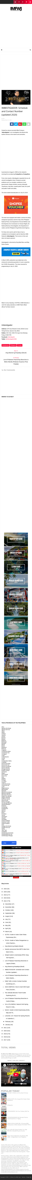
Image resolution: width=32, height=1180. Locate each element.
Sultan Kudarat (5, 823)
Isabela (3, 778)
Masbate (4, 790)
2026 (5, 889)
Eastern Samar (5, 770)
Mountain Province (6, 795)
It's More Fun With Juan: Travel (23, 863)
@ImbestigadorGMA (11, 339)
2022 (5, 901)
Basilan (4, 737)
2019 (5, 1034)
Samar (3, 815)
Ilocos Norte (5, 774)
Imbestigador (11, 337)
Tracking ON (20, 876)
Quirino (3, 811)
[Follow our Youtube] (15, 2)
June (7, 922)
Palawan (4, 805)
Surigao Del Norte (6, 826)
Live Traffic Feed (16, 847)
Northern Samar (6, 799)
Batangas (4, 742)
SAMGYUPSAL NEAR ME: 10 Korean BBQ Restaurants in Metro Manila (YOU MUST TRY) (19, 1124)
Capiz (3, 755)
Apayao (4, 735)
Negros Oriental (6, 797)
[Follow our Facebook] (19, 2)
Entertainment (5, 345)
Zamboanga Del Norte (7, 833)
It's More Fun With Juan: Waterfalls (22, 850)
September (8, 913)
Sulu (3, 824)
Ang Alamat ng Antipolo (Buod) (14, 946)
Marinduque (5, 789)
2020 (5, 1031)
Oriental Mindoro (6, 804)
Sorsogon (4, 819)
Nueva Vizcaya (6, 801)
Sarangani (4, 816)
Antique (4, 733)
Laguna (4, 782)
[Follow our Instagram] (23, 2)
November (8, 907)
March (7, 931)
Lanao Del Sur (5, 785)
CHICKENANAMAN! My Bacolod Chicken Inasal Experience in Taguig (17, 1118)
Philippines (13, 345)
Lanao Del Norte (6, 784)
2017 (5, 1040)
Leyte (3, 786)
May (6, 925)
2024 (5, 895)
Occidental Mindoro (7, 803)
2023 (5, 898)
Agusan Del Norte (6, 728)
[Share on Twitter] (16, 124)
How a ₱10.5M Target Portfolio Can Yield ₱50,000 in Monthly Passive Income (17, 1130)
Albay (3, 732)
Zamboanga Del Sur (7, 834)
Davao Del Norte (6, 763)
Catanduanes (5, 756)
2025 (5, 892)
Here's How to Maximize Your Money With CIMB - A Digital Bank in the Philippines (17, 1136)
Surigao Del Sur (6, 827)
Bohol (3, 746)
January (7, 1024)
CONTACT (22, 1060)
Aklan (3, 731)
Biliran (3, 744)
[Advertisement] (16, 30)
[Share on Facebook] (12, 124)
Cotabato (4, 762)
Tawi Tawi (4, 830)
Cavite (3, 758)
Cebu (3, 759)
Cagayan (4, 750)
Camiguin (4, 754)
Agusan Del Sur (6, 729)
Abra (3, 727)
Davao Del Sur (5, 765)
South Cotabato (6, 820)
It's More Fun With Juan (7, 1053)
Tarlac (3, 828)
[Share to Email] (28, 124)
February (8, 1021)
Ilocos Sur (4, 776)
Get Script (12, 876)
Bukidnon (4, 747)
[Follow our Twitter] (26, 2)
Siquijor (4, 818)
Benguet (4, 743)
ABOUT (9, 1060)
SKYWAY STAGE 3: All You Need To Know (17, 1093)
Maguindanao (5, 788)
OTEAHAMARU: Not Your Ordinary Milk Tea (18, 1111)
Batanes (4, 740)
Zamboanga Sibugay (7, 835)
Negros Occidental (6, 796)
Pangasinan (5, 808)
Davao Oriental (6, 767)
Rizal (3, 812)
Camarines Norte (6, 751)
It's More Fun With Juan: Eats (22, 871)
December (8, 904)
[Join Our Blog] (30, 2)
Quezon (4, 809)
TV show (20, 345)
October (7, 910)
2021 (5, 1027)
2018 (5, 1037)
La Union (4, 781)
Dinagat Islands (6, 769)
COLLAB (15, 1060)
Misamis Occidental (7, 792)
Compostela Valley (7, 761)
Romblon (4, 814)
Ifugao (3, 773)
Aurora (3, 736)
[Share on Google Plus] (20, 124)
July (6, 919)
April (6, 928)
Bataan (3, 739)
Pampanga (4, 807)
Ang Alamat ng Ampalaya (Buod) (14, 966)
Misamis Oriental (6, 793)
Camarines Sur (6, 752)
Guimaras (4, 771)
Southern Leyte (6, 822)
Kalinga (4, 780)
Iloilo (3, 777)
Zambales (4, 831)
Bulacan (4, 748)
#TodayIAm (10, 1105)
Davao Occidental (6, 766)
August (7, 916)
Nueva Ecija (5, 800)
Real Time (16, 876)
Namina (23, 1177)
